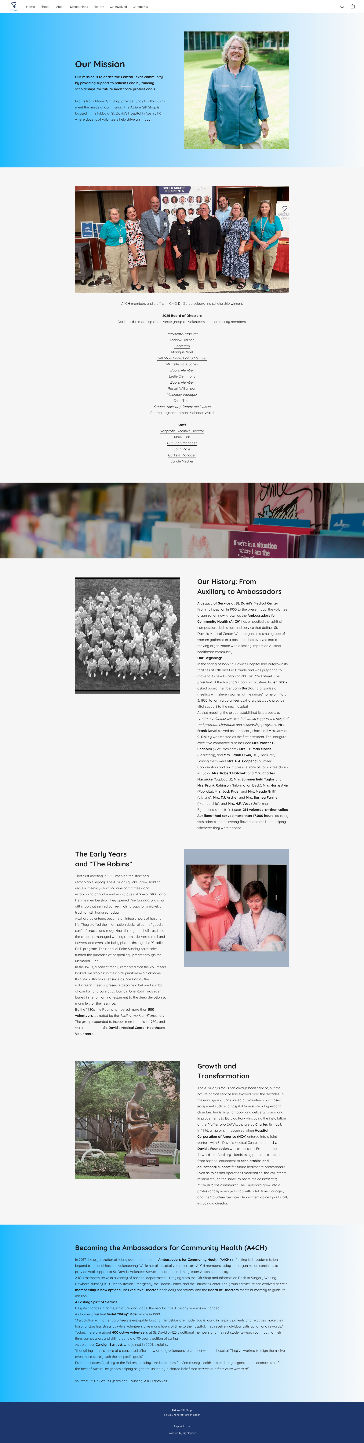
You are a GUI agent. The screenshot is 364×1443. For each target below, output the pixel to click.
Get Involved (118, 7)
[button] (14, 6)
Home (30, 7)
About (60, 7)
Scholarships (79, 7)
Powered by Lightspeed (182, 1433)
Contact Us (140, 7)
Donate (99, 7)
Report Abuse (182, 1426)
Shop (45, 7)
